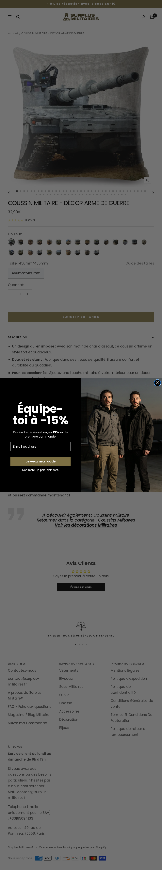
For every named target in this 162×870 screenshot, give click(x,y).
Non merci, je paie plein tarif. (40, 470)
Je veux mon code (40, 461)
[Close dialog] (157, 383)
